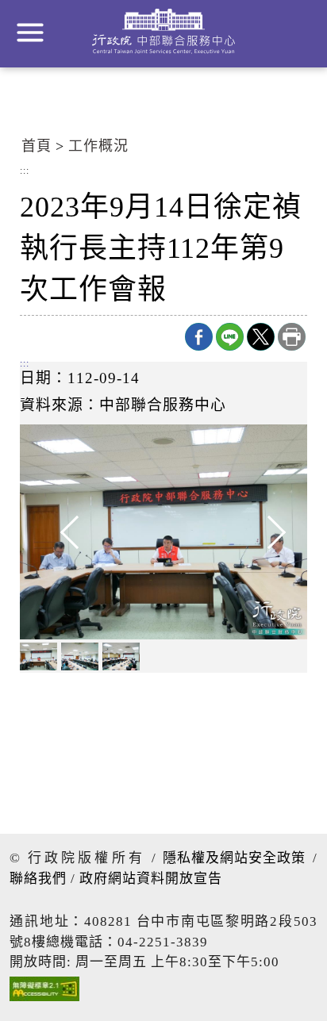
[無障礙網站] (44, 993)
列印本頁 (292, 337)
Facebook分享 (199, 337)
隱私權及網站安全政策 (234, 858)
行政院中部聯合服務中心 (163, 31)
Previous (67, 532)
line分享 (230, 337)
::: (24, 171)
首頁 (36, 146)
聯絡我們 (38, 878)
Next (259, 532)
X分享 (261, 337)
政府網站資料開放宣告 (150, 878)
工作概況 (98, 146)
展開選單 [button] (30, 32)
